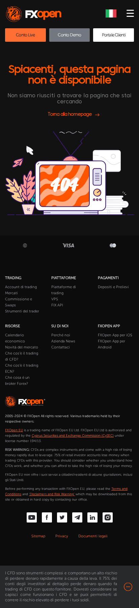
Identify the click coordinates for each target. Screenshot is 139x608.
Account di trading (21, 287)
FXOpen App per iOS (115, 335)
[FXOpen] (35, 14)
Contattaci (60, 347)
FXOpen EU (14, 430)
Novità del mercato (21, 347)
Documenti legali (93, 536)
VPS (54, 299)
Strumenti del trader (22, 311)
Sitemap (38, 536)
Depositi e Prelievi (113, 287)
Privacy (61, 536)
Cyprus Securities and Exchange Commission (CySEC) (73, 436)
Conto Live (25, 34)
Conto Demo (69, 34)
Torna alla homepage (70, 114)
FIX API (57, 305)
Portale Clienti (114, 34)
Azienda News (63, 341)
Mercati (11, 293)
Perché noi (60, 335)
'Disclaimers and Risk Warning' (52, 494)
